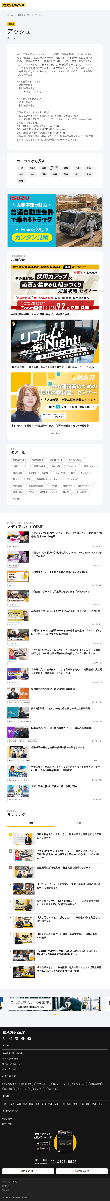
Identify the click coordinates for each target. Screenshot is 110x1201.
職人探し (66, 492)
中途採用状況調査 (36, 486)
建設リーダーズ (84, 486)
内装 (44, 168)
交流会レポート (56, 460)
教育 (73, 473)
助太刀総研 (18, 486)
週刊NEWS (67, 486)
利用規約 (5, 1186)
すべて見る (55, 433)
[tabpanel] (55, 905)
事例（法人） (89, 466)
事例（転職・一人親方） (16, 741)
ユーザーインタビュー (72, 479)
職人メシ (17, 479)
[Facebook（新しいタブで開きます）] (23, 1038)
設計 (77, 174)
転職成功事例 (39, 466)
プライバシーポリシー (10, 1182)
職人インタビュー (76, 460)
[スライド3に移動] (58, 1014)
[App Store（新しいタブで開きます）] (43, 1143)
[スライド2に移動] (55, 1014)
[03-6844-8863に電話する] (63, 1161)
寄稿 (29, 479)
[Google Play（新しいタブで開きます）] (43, 1149)
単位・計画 (54, 168)
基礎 (66, 168)
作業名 (33, 168)
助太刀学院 (7, 1124)
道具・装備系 (13, 546)
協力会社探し (82, 492)
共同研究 (53, 486)
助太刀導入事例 (19, 460)
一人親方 (17, 499)
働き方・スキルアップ (12, 1064)
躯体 (21, 180)
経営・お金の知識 (10, 1058)
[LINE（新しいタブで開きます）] (16, 1038)
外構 (77, 168)
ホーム (10, 15)
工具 (89, 168)
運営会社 (5, 1190)
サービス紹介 (13, 682)
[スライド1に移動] (52, 1014)
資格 (89, 174)
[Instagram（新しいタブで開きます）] (10, 1038)
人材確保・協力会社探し (13, 1053)
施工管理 (32, 473)
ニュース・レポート (11, 1069)
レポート (11, 585)
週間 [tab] (31, 823)
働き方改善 (18, 473)
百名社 (31, 492)
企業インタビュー (20, 466)
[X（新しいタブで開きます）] (4, 1038)
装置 (55, 174)
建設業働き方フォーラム (47, 479)
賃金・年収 (60, 473)
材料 (21, 174)
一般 (21, 168)
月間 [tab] (79, 823)
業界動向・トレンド (48, 492)
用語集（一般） (24, 15)
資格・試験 (56, 466)
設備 (66, 174)
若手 (10, 663)
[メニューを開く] (105, 5)
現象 (44, 174)
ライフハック (72, 466)
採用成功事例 (38, 460)
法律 (33, 174)
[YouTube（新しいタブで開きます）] (29, 1038)
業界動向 (46, 473)
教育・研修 (18, 492)
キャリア (84, 473)
